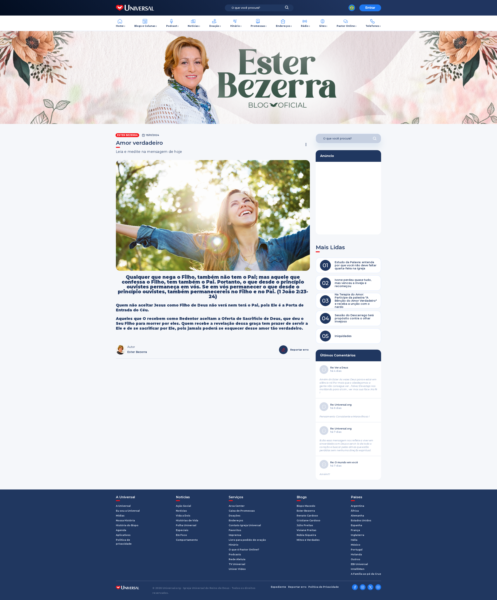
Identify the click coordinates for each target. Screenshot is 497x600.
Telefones (372, 25)
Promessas (258, 25)
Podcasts (235, 554)
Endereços (283, 25)
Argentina (357, 505)
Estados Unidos (361, 520)
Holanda (356, 554)
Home (120, 25)
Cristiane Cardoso (308, 520)
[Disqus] (213, 413)
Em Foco (181, 535)
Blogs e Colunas (144, 25)
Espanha (356, 525)
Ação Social (183, 505)
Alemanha (357, 515)
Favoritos (235, 530)
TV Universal (237, 564)
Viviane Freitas (306, 530)
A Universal (123, 505)
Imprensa (235, 535)
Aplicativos (123, 535)
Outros (355, 559)
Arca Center (237, 505)
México (355, 544)
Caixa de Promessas (242, 510)
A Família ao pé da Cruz (366, 573)
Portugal (356, 549)
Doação (214, 25)
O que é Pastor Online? (244, 549)
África (355, 510)
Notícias (193, 25)
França (355, 530)
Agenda (121, 530)
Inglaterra (357, 535)
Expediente (278, 587)
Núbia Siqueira (306, 535)
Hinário (235, 25)
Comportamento (187, 539)
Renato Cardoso (307, 515)
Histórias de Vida (187, 520)
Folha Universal (186, 525)
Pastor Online (346, 25)
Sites (322, 25)
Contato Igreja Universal (245, 525)
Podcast (171, 25)
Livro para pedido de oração (247, 539)
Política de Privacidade (323, 587)
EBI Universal (359, 564)
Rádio (304, 25)
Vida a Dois (183, 515)
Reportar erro (297, 587)
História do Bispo (127, 525)
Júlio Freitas (305, 525)
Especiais (182, 530)
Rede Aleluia (237, 559)
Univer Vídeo (237, 569)
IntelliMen (357, 569)
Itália (354, 539)
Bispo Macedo (306, 505)
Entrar (370, 8)
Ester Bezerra (127, 135)
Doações (234, 515)
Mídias (120, 515)
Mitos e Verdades (308, 539)
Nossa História (125, 520)
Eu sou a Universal (128, 510)
